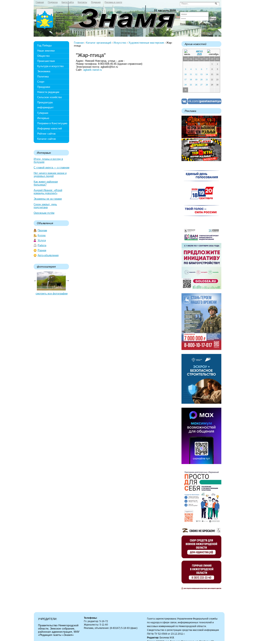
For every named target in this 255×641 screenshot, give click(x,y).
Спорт (40, 81)
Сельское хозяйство (49, 97)
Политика (43, 76)
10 (185, 74)
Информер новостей (49, 128)
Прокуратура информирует (45, 105)
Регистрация (186, 24)
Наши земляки (46, 50)
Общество (43, 55)
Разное (42, 250)
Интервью (43, 118)
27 (201, 85)
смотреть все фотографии (52, 293)
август (199, 51)
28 (207, 85)
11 (191, 74)
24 (185, 85)
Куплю (42, 235)
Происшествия (46, 61)
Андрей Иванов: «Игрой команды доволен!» (48, 192)
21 (207, 79)
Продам (42, 230)
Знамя (44, 19)
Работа (42, 245)
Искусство (120, 42)
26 (196, 85)
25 (191, 85)
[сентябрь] (213, 53)
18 (191, 79)
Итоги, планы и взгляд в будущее (48, 160)
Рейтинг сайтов (46, 133)
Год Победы (44, 45)
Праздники (43, 86)
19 (196, 79)
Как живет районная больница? (46, 183)
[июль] (187, 53)
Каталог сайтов (46, 138)
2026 (199, 54)
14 (207, 74)
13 (201, 74)
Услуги (42, 240)
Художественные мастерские (146, 42)
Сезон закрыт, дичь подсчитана (45, 206)
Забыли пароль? (211, 24)
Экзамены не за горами (48, 198)
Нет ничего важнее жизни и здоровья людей (50, 175)
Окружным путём (44, 212)
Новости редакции (48, 92)
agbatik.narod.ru (92, 69)
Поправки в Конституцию (52, 123)
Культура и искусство (50, 66)
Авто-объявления (48, 255)
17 (185, 79)
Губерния (42, 112)
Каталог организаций (98, 42)
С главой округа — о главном (51, 167)
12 (196, 74)
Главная (79, 42)
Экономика (43, 71)
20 (201, 79)
